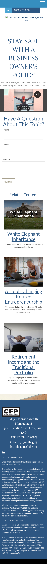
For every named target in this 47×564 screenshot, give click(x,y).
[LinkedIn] (3, 451)
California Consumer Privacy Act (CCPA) (20, 509)
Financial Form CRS (14, 457)
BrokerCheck (16, 464)
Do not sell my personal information (22, 514)
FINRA (11, 532)
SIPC (18, 532)
